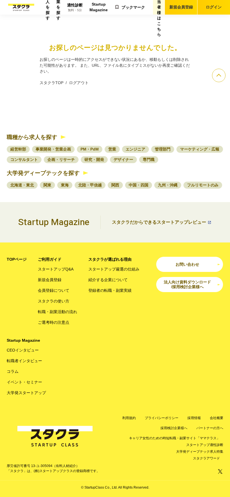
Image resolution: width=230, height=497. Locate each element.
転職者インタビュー (24, 361)
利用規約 (129, 418)
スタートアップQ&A (55, 269)
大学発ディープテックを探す (43, 173)
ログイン (214, 7)
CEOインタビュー (23, 350)
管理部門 (163, 149)
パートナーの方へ (209, 428)
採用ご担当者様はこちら (159, 7)
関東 (47, 185)
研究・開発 (94, 159)
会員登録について (53, 290)
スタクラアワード (206, 458)
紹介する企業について (108, 280)
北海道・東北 (22, 185)
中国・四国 (138, 185)
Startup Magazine (98, 7)
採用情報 (194, 418)
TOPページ (17, 259)
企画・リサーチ (61, 159)
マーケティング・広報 (199, 149)
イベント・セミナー (24, 382)
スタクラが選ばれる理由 (110, 259)
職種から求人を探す (32, 137)
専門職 (149, 159)
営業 (112, 149)
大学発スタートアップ (26, 392)
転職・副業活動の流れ (57, 311)
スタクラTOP (51, 82)
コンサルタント (24, 159)
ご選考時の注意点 (53, 322)
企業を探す (58, 7)
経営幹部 (18, 149)
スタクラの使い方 (53, 301)
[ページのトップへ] (219, 75)
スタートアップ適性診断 (204, 445)
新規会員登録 (181, 7)
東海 (65, 185)
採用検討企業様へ (173, 428)
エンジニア (135, 149)
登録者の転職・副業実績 (110, 290)
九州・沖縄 (168, 185)
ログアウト (79, 82)
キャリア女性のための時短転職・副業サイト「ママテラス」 (174, 438)
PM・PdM (90, 149)
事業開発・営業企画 (53, 149)
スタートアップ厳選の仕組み (113, 269)
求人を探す (48, 7)
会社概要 (216, 418)
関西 (115, 185)
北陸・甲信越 (90, 185)
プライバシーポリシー (161, 418)
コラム (13, 371)
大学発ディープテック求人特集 (199, 452)
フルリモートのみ (203, 185)
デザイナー (123, 159)
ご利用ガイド (49, 259)
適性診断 (75, 7)
